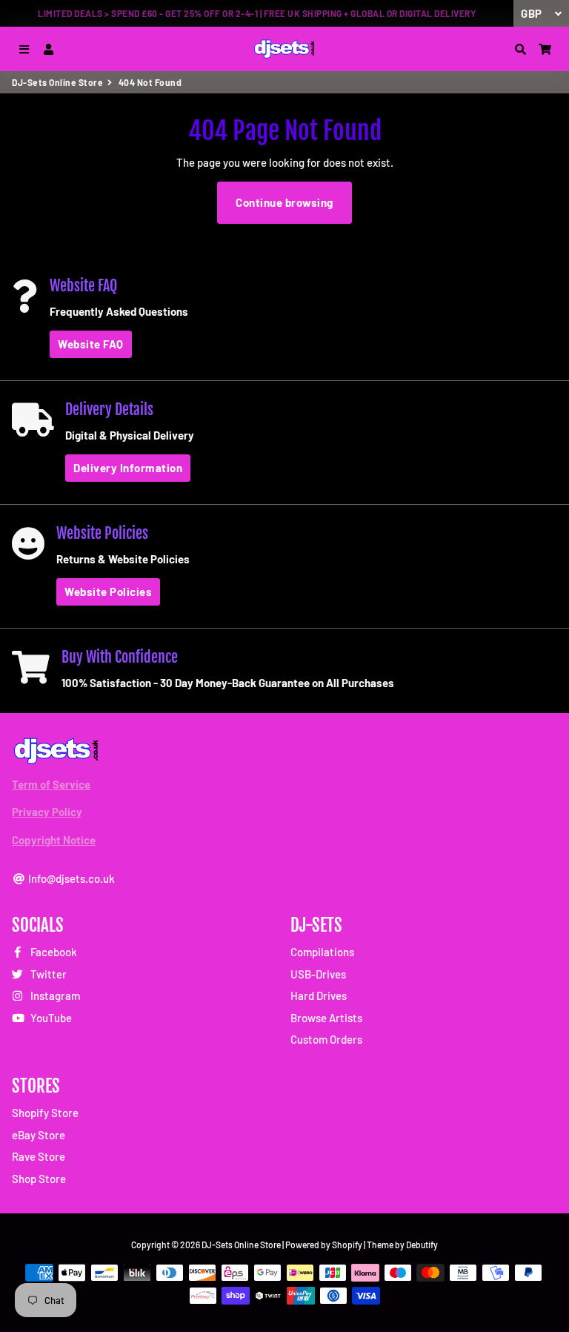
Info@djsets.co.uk (70, 878)
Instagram (54, 995)
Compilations (322, 951)
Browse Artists (326, 1017)
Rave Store (38, 1156)
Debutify (422, 1244)
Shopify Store (45, 1112)
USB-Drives (318, 974)
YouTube (50, 1017)
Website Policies (108, 591)
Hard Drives (318, 995)
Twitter (47, 974)
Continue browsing (284, 202)
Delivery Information (127, 467)
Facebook (52, 951)
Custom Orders (326, 1039)
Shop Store (39, 1178)
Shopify (347, 1244)
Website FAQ (91, 344)
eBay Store (38, 1135)
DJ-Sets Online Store (57, 82)
